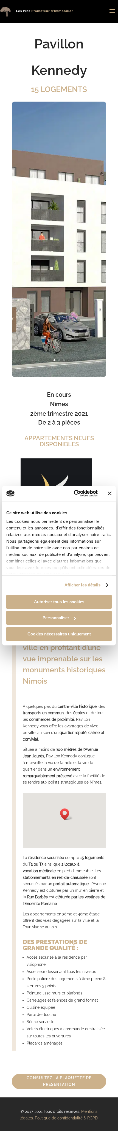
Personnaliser (56, 617)
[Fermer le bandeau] (110, 493)
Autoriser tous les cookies (59, 601)
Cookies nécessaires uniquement (59, 634)
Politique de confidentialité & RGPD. (67, 1118)
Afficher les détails (82, 585)
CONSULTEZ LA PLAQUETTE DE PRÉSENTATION (59, 1081)
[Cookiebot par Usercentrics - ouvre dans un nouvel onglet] (74, 493)
